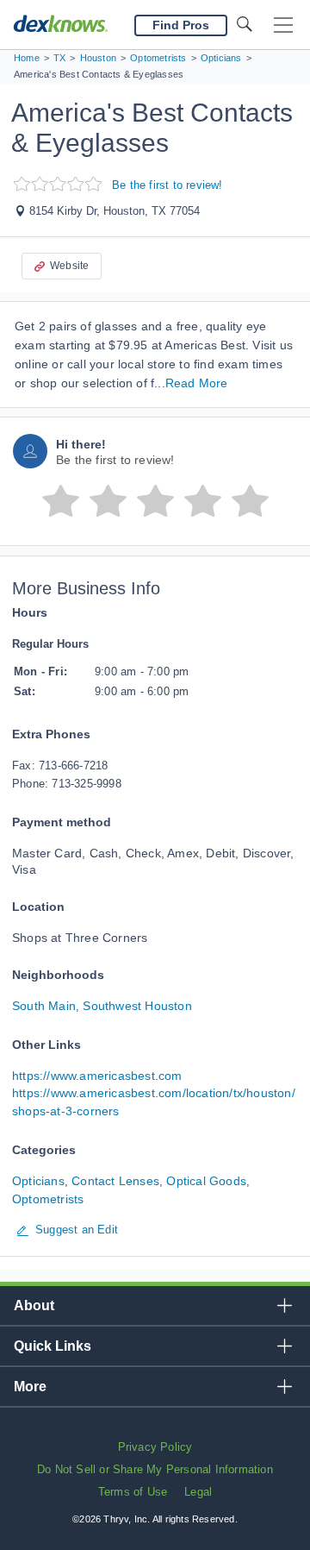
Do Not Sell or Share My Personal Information (155, 1469)
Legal (198, 1491)
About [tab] (34, 1305)
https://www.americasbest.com (97, 1075)
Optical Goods (206, 1181)
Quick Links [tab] (52, 1346)
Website (69, 266)
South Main (44, 1006)
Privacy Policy (155, 1446)
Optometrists (48, 1199)
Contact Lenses (115, 1181)
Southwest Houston (137, 1006)
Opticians (38, 1181)
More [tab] (30, 1386)
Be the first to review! (167, 185)
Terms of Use (132, 1491)
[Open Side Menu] (283, 25)
